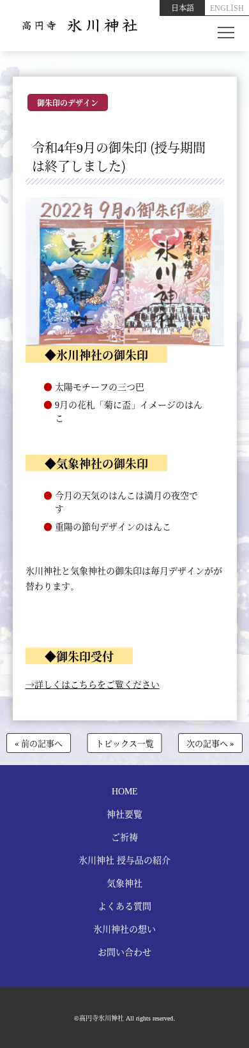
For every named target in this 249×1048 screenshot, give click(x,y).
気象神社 (124, 882)
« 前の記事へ (39, 743)
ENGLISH (227, 7)
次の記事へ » (210, 743)
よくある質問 (124, 905)
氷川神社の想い (124, 928)
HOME (125, 790)
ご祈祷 (124, 836)
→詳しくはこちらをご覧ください (93, 684)
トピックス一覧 (125, 743)
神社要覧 (124, 813)
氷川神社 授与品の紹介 (124, 859)
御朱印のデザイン (67, 102)
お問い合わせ (124, 951)
